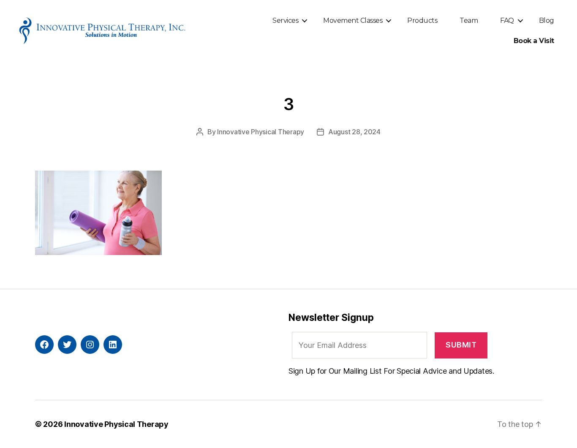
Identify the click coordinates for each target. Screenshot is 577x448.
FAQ (507, 20)
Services (285, 20)
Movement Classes (352, 20)
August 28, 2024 (354, 132)
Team (469, 20)
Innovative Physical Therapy (260, 132)
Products (422, 20)
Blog (546, 20)
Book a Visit (534, 41)
